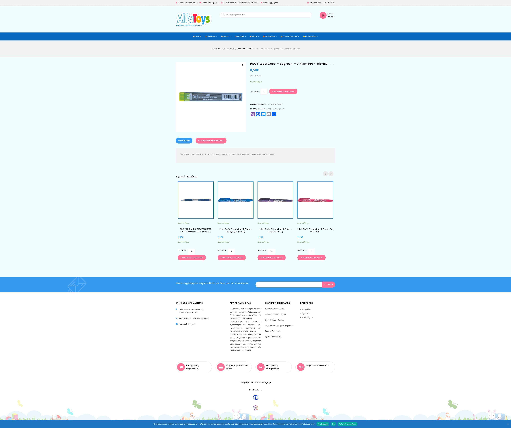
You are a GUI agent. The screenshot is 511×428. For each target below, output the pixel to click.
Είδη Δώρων (307, 318)
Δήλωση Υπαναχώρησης (275, 314)
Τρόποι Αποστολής (273, 336)
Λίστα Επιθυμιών (210, 3)
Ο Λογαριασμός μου (187, 3)
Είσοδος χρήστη (270, 3)
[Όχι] (507, 424)
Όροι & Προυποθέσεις (274, 320)
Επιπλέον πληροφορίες (211, 140)
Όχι (333, 424)
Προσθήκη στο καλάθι (283, 91)
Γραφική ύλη (239, 49)
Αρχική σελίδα (217, 49)
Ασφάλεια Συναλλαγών (275, 309)
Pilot (249, 49)
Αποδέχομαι (323, 424)
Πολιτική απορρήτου (347, 424)
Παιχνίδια (306, 309)
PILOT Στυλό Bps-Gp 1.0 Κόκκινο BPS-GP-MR (333, 63)
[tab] (185, 140)
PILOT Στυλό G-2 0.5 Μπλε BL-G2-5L (330, 63)
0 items (331, 17)
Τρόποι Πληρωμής (273, 331)
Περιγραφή (184, 140)
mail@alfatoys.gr (187, 324)
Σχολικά (228, 49)
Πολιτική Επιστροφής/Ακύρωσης (279, 325)
